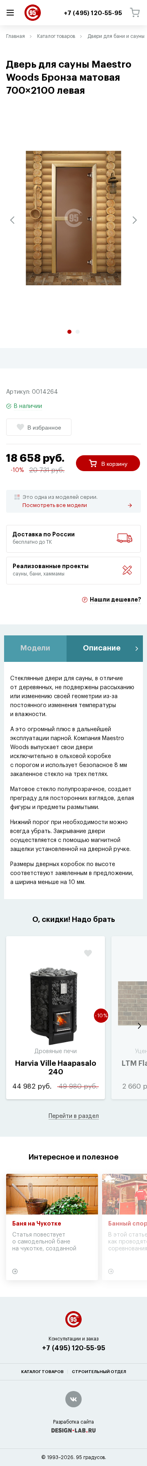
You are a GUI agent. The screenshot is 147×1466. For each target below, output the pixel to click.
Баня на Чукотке (36, 1224)
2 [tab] (78, 332)
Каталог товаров (56, 36)
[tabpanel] (73, 218)
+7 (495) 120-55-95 (73, 1348)
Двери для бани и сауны (116, 36)
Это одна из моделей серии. (60, 501)
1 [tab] (69, 332)
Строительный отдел (99, 1372)
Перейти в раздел (74, 1116)
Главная (15, 36)
